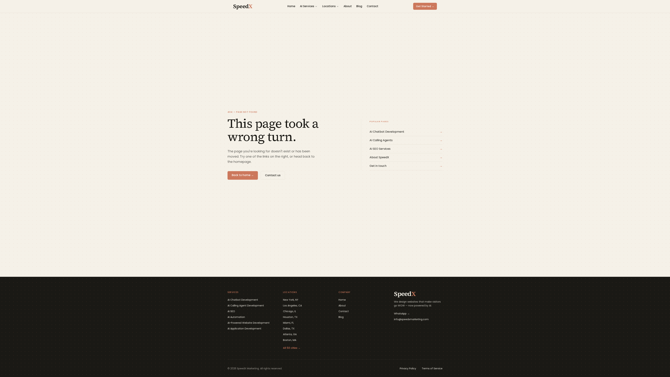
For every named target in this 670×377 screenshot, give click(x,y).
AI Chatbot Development (243, 300)
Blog (359, 6)
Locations (329, 6)
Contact (372, 6)
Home (291, 6)
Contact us (273, 175)
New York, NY (290, 300)
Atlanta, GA (290, 334)
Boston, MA (289, 340)
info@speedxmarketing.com (411, 319)
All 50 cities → (291, 348)
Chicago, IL (289, 311)
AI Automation (236, 317)
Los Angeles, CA (292, 305)
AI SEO (231, 311)
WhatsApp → (402, 313)
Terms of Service (432, 368)
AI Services (307, 6)
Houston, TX (290, 317)
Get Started (425, 6)
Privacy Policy (408, 368)
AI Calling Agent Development (246, 305)
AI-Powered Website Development (249, 323)
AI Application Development (244, 328)
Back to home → (243, 175)
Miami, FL (288, 323)
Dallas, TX (289, 328)
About (348, 6)
